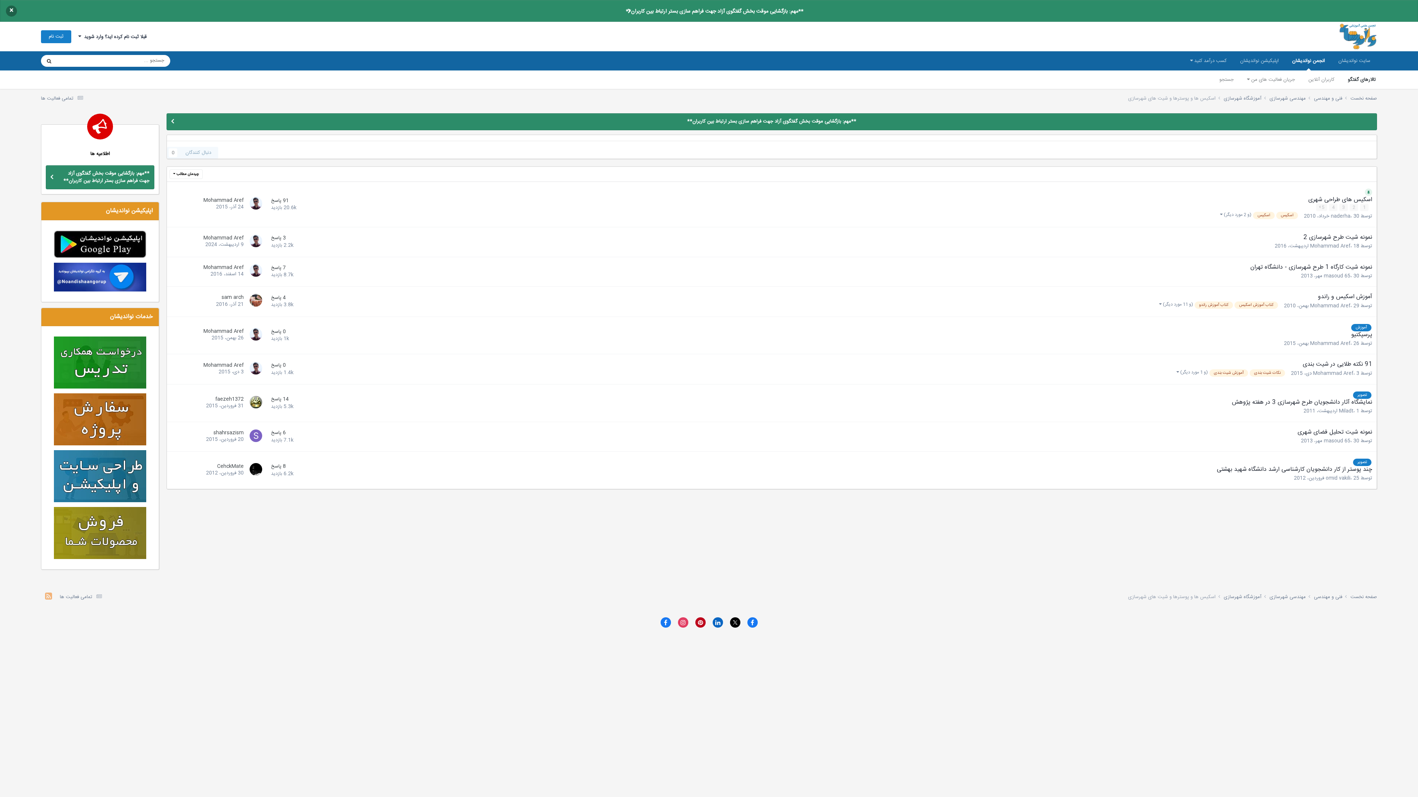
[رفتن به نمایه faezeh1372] (254, 403)
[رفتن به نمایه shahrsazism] (254, 436)
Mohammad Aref (223, 200)
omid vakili (1338, 478)
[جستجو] (49, 61)
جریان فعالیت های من (1272, 80)
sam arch (233, 297)
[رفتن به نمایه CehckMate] (254, 470)
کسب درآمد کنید (1210, 61)
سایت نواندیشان (1354, 61)
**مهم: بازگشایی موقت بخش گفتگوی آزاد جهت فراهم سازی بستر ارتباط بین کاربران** (715, 11)
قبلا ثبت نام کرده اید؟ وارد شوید (114, 37)
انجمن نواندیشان (1308, 61)
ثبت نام (56, 36)
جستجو (1226, 80)
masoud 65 (1337, 276)
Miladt (1346, 411)
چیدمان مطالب (187, 174)
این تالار (74, 61)
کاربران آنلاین (1321, 80)
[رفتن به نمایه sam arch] (254, 301)
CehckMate (230, 466)
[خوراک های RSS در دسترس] (48, 597)
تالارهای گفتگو (1362, 80)
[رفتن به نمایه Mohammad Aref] (254, 204)
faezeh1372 (229, 399)
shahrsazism (228, 433)
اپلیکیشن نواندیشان (1259, 61)
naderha (1340, 217)
